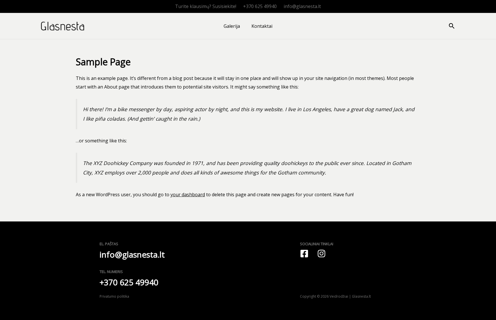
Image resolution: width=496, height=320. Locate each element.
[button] (452, 26)
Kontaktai (261, 26)
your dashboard (187, 194)
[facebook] (304, 253)
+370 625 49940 (260, 6)
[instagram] (321, 253)
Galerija (232, 26)
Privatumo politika (114, 296)
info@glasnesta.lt (302, 6)
